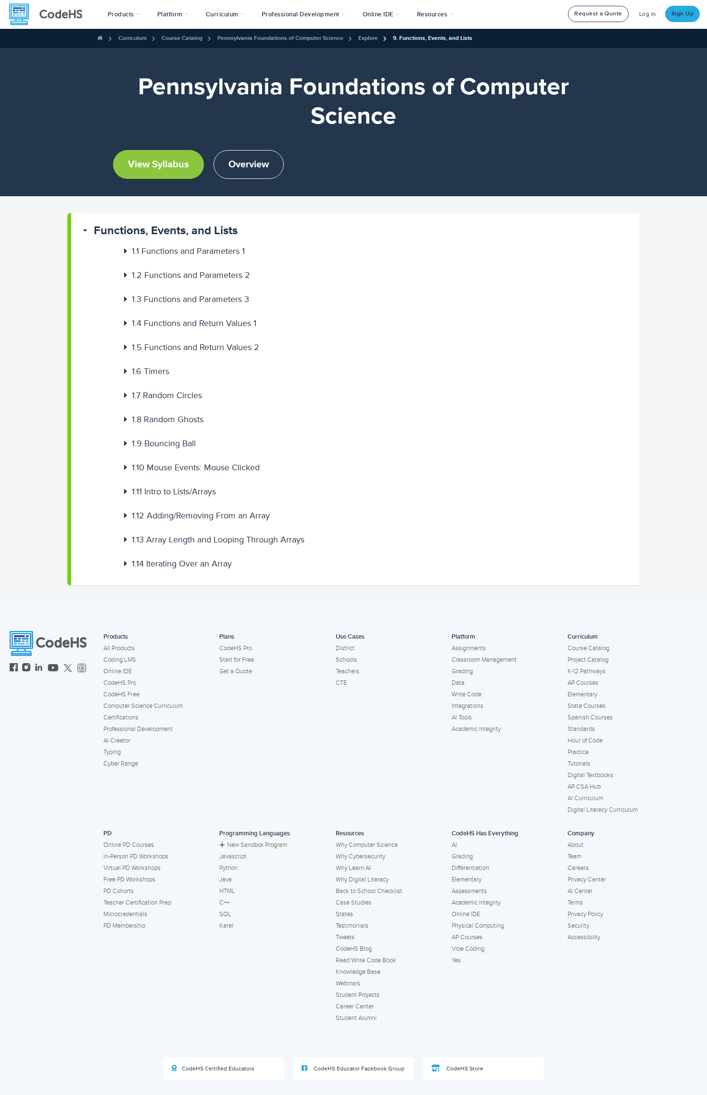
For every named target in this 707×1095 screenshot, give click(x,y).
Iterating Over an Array (182, 563)
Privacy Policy (585, 914)
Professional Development (138, 729)
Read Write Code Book (366, 960)
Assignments (469, 648)
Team (574, 856)
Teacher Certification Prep (137, 902)
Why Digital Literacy (362, 879)
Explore (368, 38)
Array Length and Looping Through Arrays (218, 539)
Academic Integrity (476, 729)
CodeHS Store (464, 1068)
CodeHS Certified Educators (218, 1068)
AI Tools (462, 717)
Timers (150, 371)
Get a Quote (235, 671)
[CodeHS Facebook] (14, 668)
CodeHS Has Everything (485, 833)
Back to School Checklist (369, 891)
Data (458, 683)
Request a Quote (598, 13)
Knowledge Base (358, 972)
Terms (575, 902)
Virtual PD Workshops (132, 868)
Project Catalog (588, 660)
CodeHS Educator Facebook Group (358, 1068)
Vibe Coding (468, 949)
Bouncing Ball (164, 443)
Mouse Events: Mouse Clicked (196, 467)
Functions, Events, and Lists (166, 231)
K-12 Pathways (587, 671)
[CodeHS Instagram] (26, 668)
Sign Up (682, 13)
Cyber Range (120, 764)
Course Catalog (182, 38)
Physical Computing (478, 926)
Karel (226, 926)
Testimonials (352, 926)
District (345, 648)
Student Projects (357, 995)
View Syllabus (158, 164)
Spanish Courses (590, 717)
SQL (225, 914)
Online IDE (117, 671)
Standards (581, 729)
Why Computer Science (367, 845)
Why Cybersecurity (360, 856)
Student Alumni (356, 1018)
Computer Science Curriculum (143, 706)
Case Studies (353, 902)
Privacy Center (587, 879)
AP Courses (583, 683)
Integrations (467, 706)
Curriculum (132, 38)
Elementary (582, 694)
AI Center (580, 891)
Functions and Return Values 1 (194, 323)
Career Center (355, 1006)
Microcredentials (125, 914)
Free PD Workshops (129, 879)
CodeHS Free (121, 694)
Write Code (466, 694)
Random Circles (167, 395)
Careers (578, 868)
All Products (119, 648)
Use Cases (350, 636)
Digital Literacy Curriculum (603, 810)
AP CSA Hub (584, 787)
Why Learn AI (353, 868)
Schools (346, 660)
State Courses (587, 706)
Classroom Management (484, 660)
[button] (124, 14)
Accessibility (584, 937)
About (575, 845)
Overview (248, 164)
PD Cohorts (118, 891)
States (344, 914)
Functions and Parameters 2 (191, 275)
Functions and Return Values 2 (195, 347)
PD (107, 833)
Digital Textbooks (590, 775)
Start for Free (236, 660)
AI (454, 845)
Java (225, 879)
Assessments (469, 891)
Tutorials (579, 764)
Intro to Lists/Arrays (174, 491)
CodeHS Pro (119, 683)
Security (578, 926)
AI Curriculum (585, 798)
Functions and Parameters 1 (188, 251)
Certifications (121, 717)
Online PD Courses (128, 845)
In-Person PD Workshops (135, 856)
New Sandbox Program (257, 845)
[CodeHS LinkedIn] (39, 668)
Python (228, 868)
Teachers (347, 671)
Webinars (348, 983)
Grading (462, 671)
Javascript (232, 856)
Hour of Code (585, 740)
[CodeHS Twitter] (68, 668)
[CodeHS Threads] (82, 668)
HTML (227, 891)
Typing (112, 752)
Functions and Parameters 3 (190, 299)
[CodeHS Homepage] (49, 14)
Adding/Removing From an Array (201, 515)
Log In (647, 14)
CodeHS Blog (354, 949)
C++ (224, 902)
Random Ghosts (167, 419)
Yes (456, 960)
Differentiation (470, 868)
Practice (578, 752)
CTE (341, 683)
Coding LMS (119, 660)
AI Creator (116, 740)
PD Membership (124, 926)
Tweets (345, 937)
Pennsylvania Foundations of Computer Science (280, 38)
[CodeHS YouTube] (53, 668)
